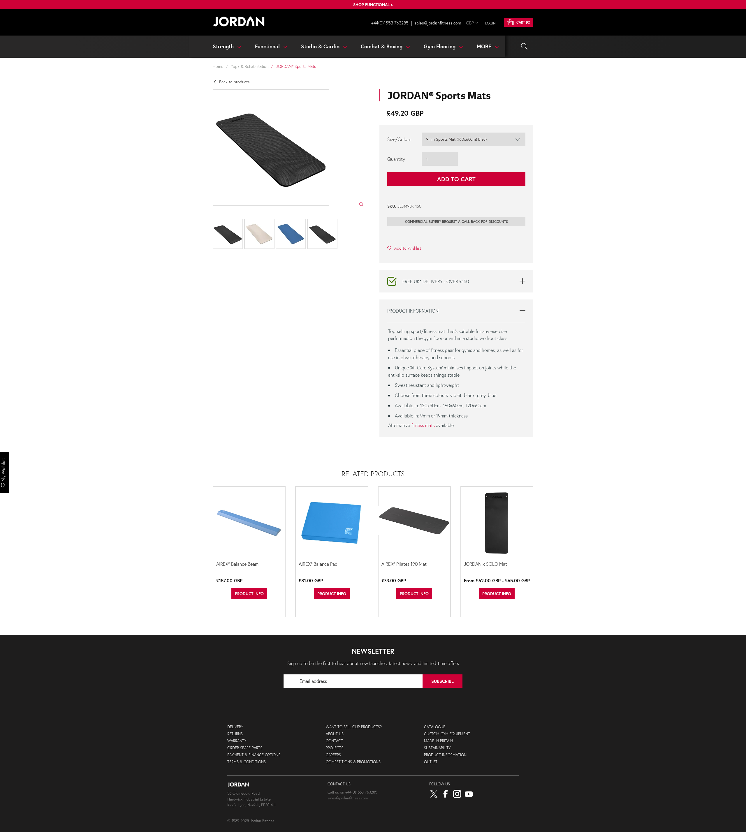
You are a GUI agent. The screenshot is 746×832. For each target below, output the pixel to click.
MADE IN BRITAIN (438, 740)
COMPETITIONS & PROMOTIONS (353, 761)
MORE (485, 46)
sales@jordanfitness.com (437, 23)
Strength (224, 46)
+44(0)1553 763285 (390, 23)
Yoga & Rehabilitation (249, 66)
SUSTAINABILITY (437, 747)
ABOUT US (335, 733)
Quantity (396, 159)
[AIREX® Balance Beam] (249, 523)
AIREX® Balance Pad (318, 564)
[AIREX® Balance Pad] (331, 523)
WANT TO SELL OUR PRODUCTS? (354, 727)
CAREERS (333, 754)
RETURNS (235, 733)
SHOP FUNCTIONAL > (373, 4)
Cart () (522, 22)
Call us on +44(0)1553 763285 (352, 792)
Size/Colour (399, 139)
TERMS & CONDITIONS (246, 761)
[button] (404, 248)
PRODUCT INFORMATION (445, 754)
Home (218, 66)
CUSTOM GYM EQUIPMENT (447, 733)
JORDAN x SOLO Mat (485, 564)
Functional (268, 46)
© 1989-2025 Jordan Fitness (250, 820)
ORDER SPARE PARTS (244, 747)
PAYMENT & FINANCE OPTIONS (253, 754)
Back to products (234, 81)
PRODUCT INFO (249, 593)
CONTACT (334, 740)
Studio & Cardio (321, 46)
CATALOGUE (434, 727)
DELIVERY (235, 727)
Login (490, 23)
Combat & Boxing (382, 46)
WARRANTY (236, 740)
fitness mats (423, 425)
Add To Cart (456, 179)
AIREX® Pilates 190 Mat (404, 564)
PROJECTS (334, 747)
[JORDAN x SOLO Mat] (497, 523)
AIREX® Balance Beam (237, 564)
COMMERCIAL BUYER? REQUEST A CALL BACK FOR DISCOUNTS (456, 221)
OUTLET (430, 761)
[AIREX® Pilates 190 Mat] (414, 523)
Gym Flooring (440, 46)
